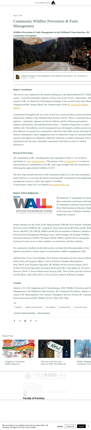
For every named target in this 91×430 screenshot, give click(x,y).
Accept (81, 426)
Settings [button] (60, 426)
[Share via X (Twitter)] (20, 321)
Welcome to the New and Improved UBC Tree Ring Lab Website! (53, 362)
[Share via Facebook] (14, 321)
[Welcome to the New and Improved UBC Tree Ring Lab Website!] (54, 349)
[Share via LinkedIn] (25, 321)
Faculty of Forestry (29, 383)
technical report (64, 307)
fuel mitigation (51, 307)
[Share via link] (31, 321)
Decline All (70, 426)
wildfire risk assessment (34, 307)
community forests (80, 307)
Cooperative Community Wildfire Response (15, 362)
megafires (18, 307)
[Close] (88, 426)
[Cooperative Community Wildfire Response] (18, 349)
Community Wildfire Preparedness (24, 313)
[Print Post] (36, 321)
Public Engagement (44, 313)
